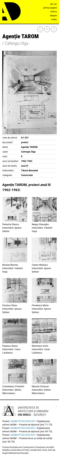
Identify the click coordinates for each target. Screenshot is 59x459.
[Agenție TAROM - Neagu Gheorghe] (54, 29)
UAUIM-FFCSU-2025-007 (22, 421)
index (54, 19)
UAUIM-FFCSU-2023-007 (22, 435)
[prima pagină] (47, 29)
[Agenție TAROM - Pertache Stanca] (40, 29)
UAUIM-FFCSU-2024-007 (22, 428)
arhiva (53, 11)
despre (53, 15)
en (55, 4)
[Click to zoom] (29, 133)
